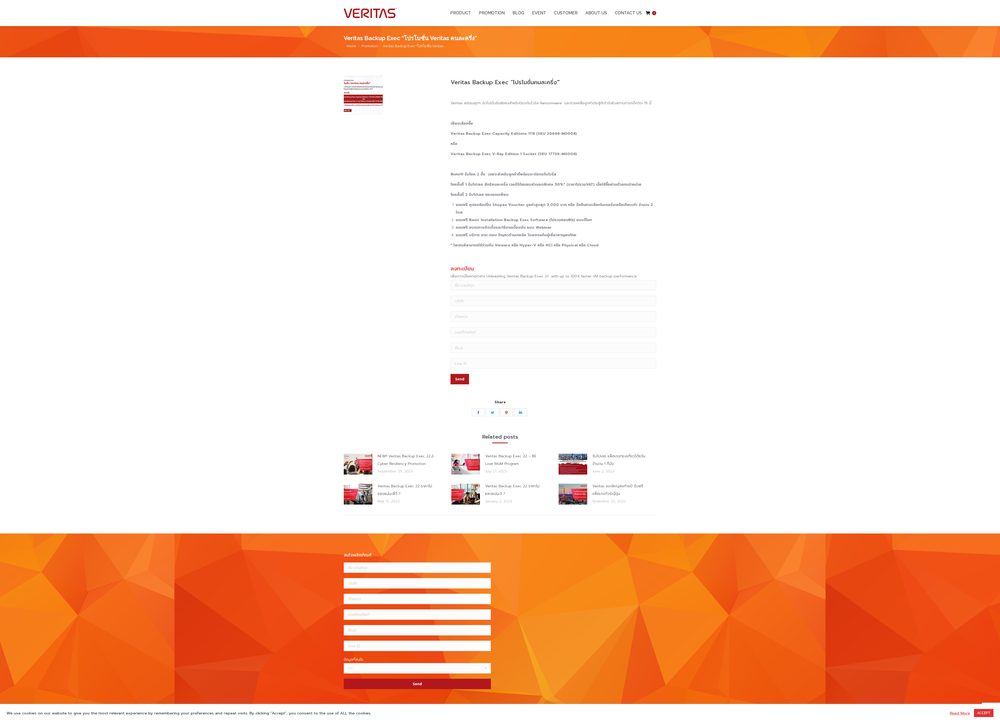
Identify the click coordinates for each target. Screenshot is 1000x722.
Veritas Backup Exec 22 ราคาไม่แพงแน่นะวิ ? (512, 489)
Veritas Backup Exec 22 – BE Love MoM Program (510, 459)
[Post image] (358, 464)
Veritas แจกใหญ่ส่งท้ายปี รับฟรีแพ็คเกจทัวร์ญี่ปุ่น (617, 489)
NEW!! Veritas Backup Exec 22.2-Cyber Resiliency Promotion (406, 459)
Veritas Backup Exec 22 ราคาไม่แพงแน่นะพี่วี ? (405, 489)
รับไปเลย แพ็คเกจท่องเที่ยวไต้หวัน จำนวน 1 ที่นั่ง (618, 459)
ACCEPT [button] (983, 713)
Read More (960, 713)
